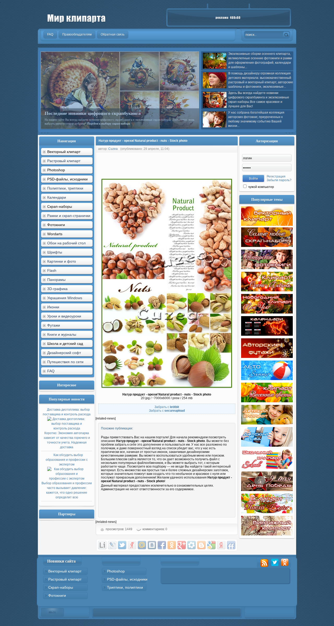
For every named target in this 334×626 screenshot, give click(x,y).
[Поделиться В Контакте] (152, 545)
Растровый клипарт (63, 161)
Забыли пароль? (279, 180)
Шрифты (54, 252)
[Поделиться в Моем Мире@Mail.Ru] (142, 545)
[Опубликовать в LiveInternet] (102, 545)
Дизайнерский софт (64, 353)
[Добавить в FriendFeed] (231, 545)
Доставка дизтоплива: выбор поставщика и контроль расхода (67, 428)
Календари (56, 197)
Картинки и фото (61, 261)
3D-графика (57, 289)
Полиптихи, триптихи (65, 188)
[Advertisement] (190, 164)
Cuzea (113, 149)
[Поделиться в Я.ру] (132, 545)
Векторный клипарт (64, 571)
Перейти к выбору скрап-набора (108, 123)
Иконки (53, 307)
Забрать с (166, 407)
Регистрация (276, 176)
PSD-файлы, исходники (127, 579)
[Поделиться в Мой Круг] (191, 545)
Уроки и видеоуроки (64, 316)
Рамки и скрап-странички (68, 216)
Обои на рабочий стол (66, 243)
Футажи (53, 325)
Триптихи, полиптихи (125, 587)
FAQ (51, 371)
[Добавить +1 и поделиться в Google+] (181, 545)
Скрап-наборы (60, 587)
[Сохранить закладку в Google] (211, 545)
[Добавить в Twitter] (122, 545)
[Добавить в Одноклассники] (172, 545)
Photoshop (116, 571)
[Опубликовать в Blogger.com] (201, 545)
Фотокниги (57, 595)
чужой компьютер (260, 187)
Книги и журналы (61, 334)
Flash (51, 270)
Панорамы (56, 279)
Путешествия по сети (65, 362)
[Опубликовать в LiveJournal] (112, 545)
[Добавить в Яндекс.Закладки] (221, 545)
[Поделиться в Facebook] (162, 545)
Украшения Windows (64, 298)
